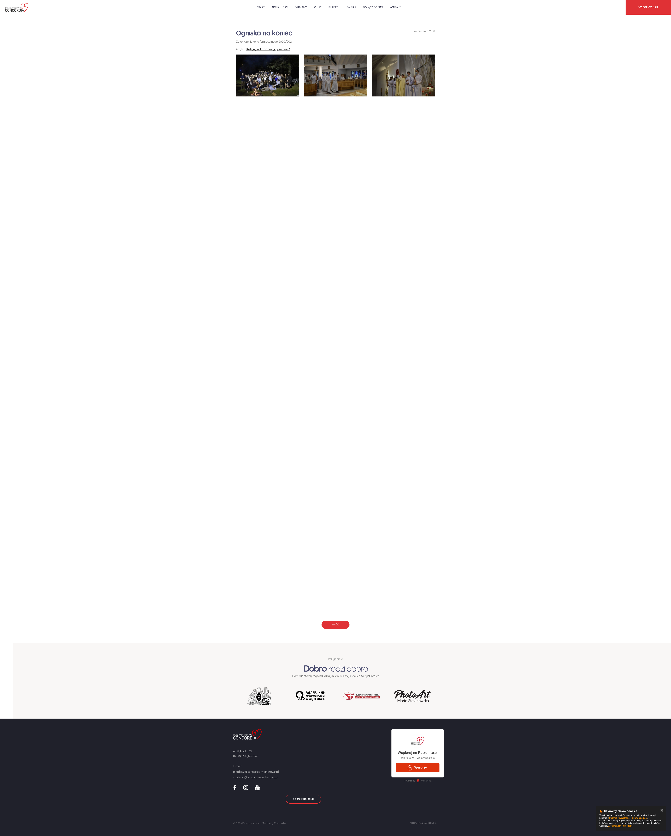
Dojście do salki (303, 799)
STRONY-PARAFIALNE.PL (424, 823)
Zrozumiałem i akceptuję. (620, 826)
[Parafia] (310, 695)
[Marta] (412, 696)
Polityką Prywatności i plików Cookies (628, 818)
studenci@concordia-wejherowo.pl (255, 777)
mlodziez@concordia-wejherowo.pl (256, 771)
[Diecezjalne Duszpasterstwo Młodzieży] (361, 696)
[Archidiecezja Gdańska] (259, 696)
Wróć (335, 624)
